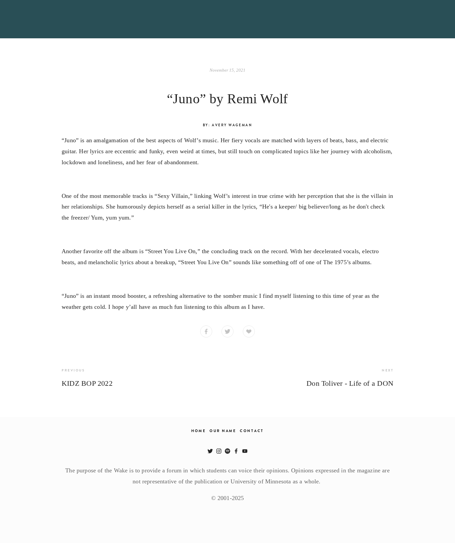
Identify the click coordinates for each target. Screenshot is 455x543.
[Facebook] (236, 451)
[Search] (64, 19)
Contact (252, 430)
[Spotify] (227, 451)
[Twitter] (210, 451)
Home (198, 430)
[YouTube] (244, 451)
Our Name (223, 430)
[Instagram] (219, 451)
